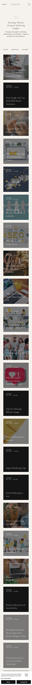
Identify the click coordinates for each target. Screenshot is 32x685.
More (23, 49)
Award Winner (15, 49)
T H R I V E (15, 4)
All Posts (5, 49)
